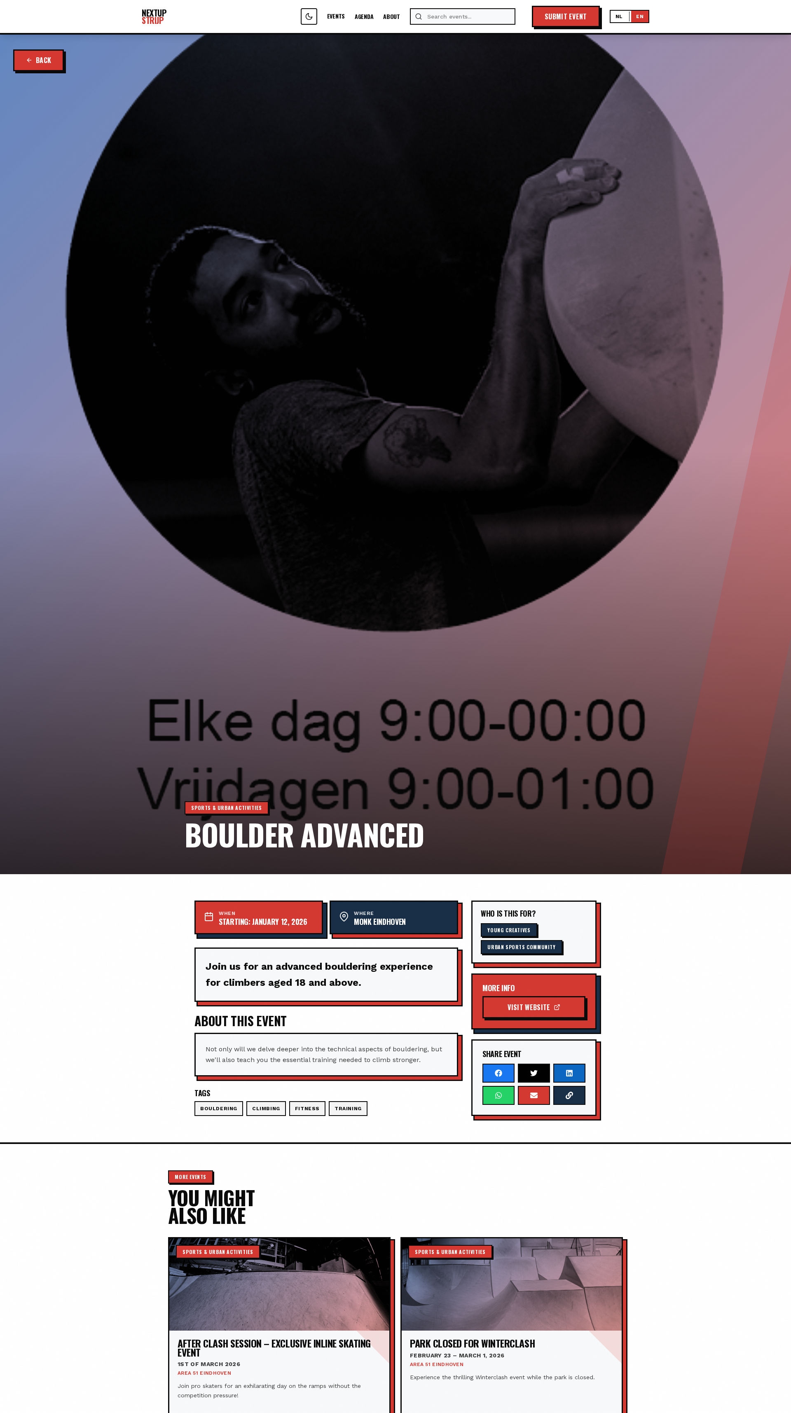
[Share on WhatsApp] (498, 1095)
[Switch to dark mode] (309, 16)
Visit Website (529, 1007)
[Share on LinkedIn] (569, 1073)
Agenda (364, 16)
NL (619, 16)
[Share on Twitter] (534, 1073)
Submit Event (566, 16)
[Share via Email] (534, 1095)
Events (336, 16)
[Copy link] (569, 1095)
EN (640, 16)
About (391, 16)
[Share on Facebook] (498, 1073)
